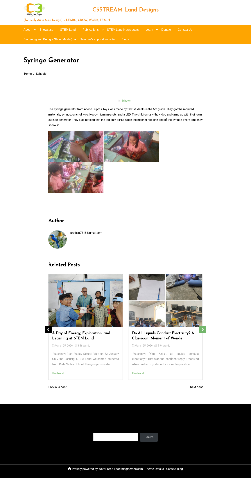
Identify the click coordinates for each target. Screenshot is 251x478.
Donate (166, 29)
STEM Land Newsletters (123, 29)
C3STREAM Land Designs (125, 10)
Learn (149, 29)
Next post (196, 387)
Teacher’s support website (97, 39)
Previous (48, 329)
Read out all (58, 373)
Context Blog (174, 469)
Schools (126, 100)
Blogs (125, 39)
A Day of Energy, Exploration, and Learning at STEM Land (81, 335)
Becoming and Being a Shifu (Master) (48, 39)
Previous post (57, 387)
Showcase (46, 29)
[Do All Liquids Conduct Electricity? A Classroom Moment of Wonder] (165, 300)
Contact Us (185, 29)
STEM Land (68, 29)
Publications (91, 29)
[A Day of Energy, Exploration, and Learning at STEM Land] (86, 300)
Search (97, 429)
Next (202, 329)
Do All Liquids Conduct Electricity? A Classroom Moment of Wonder (163, 335)
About (27, 29)
